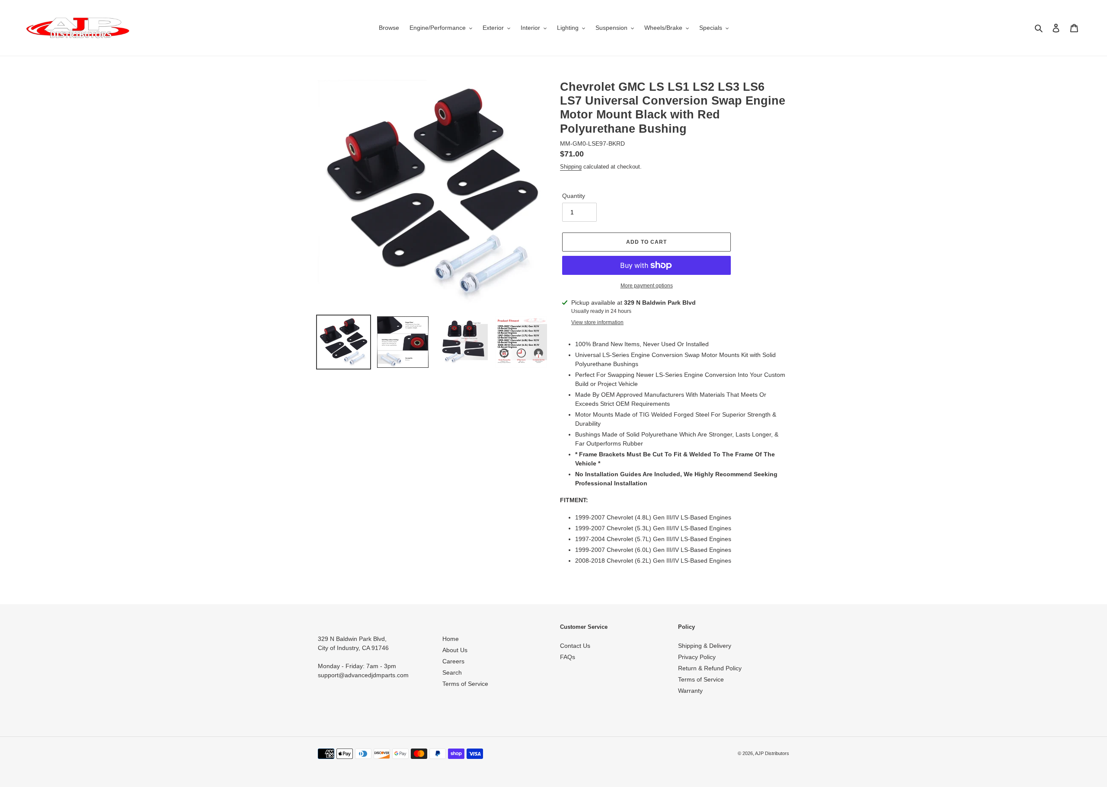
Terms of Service (465, 683)
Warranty (690, 690)
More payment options (647, 286)
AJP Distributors (772, 753)
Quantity (573, 195)
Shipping (571, 166)
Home (450, 638)
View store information (597, 322)
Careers (453, 661)
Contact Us (575, 645)
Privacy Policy (697, 656)
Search (452, 672)
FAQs (567, 656)
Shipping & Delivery (704, 645)
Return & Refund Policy (710, 668)
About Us (454, 650)
